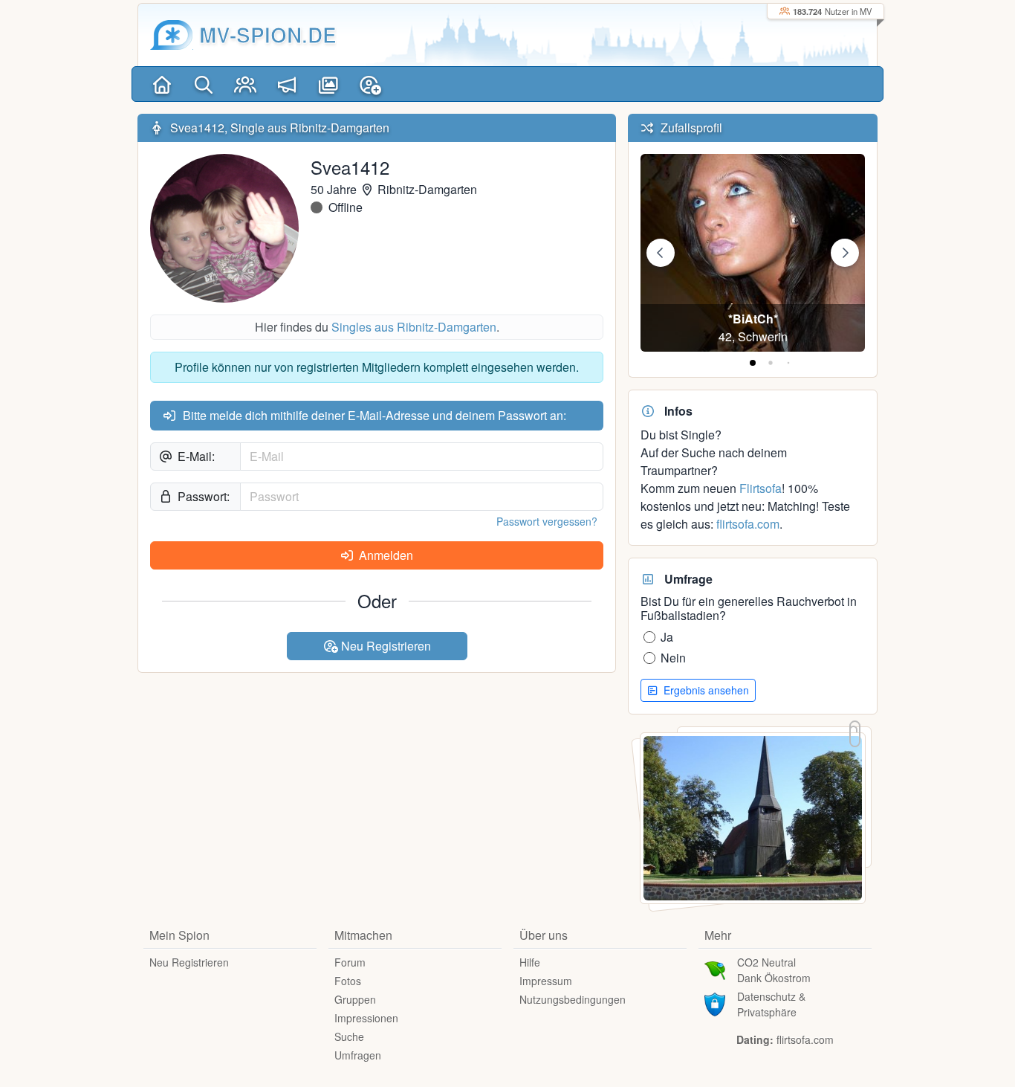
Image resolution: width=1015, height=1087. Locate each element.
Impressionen (366, 1017)
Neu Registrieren (384, 645)
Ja (667, 636)
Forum (350, 962)
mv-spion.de (268, 34)
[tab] (753, 363)
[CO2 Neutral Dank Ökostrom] (714, 968)
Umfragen (357, 1055)
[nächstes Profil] (845, 253)
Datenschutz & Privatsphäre (771, 1004)
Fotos (347, 980)
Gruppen (355, 999)
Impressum (545, 980)
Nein (673, 657)
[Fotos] (328, 84)
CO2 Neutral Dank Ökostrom (774, 970)
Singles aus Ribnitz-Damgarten (413, 326)
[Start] (162, 84)
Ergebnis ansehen (705, 690)
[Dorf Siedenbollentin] (752, 816)
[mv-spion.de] (171, 35)
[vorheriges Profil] (660, 253)
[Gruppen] (245, 84)
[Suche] (203, 84)
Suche (349, 1036)
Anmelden (384, 555)
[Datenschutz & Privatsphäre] (714, 1003)
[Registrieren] (370, 84)
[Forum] (287, 84)
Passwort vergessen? (546, 521)
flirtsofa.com (747, 523)
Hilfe (529, 962)
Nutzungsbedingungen (572, 999)
